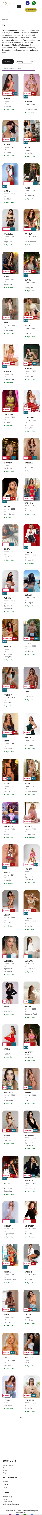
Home (3, 19)
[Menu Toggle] (19, 6)
